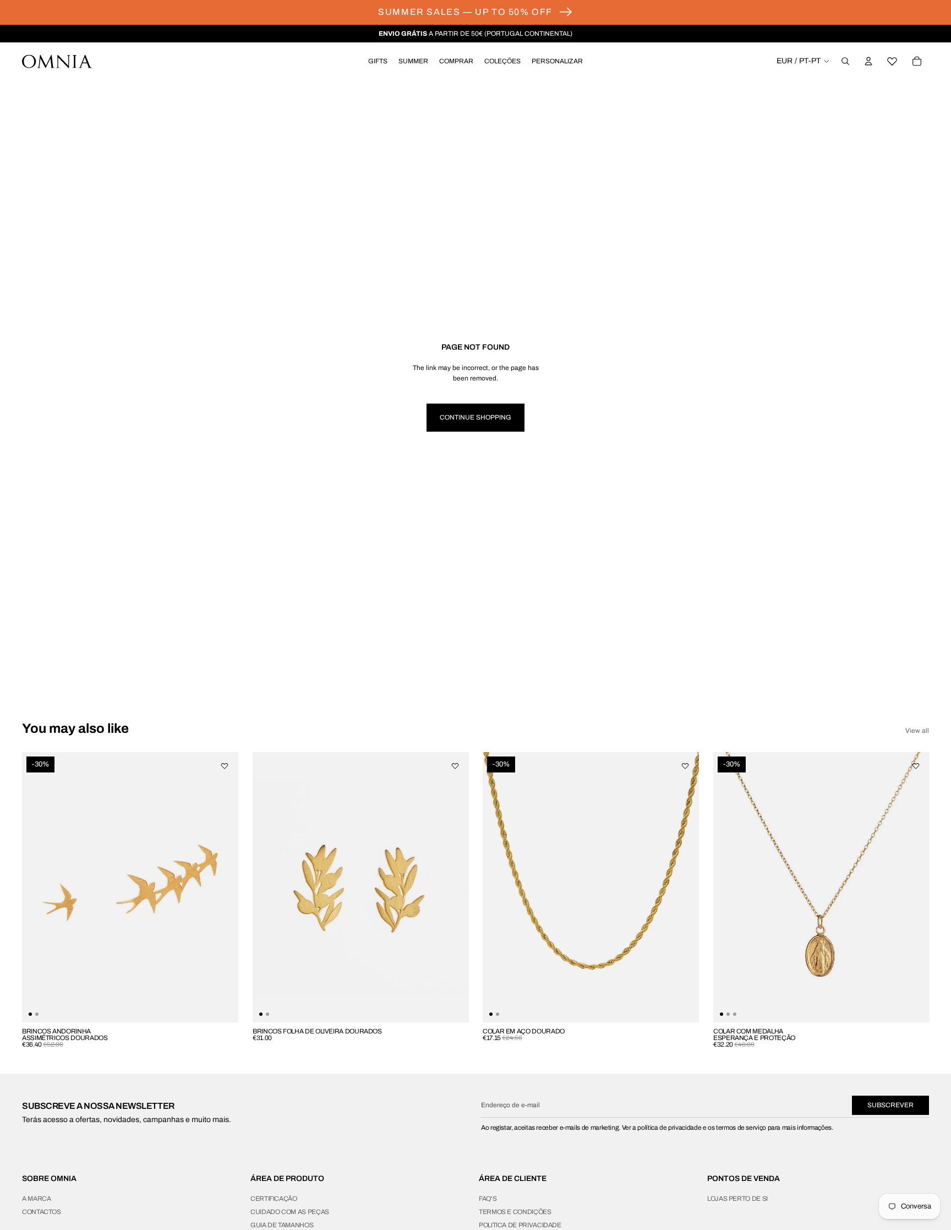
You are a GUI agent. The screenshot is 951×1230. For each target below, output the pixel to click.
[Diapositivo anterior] (729, 887)
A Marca (36, 1198)
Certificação (273, 1198)
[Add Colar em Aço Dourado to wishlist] (685, 766)
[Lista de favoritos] (893, 61)
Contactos (41, 1212)
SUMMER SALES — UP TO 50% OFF (465, 12)
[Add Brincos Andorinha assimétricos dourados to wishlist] (224, 766)
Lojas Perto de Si (737, 1198)
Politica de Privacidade (520, 1225)
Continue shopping (475, 417)
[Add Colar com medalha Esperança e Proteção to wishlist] (915, 766)
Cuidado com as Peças (289, 1212)
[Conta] (868, 61)
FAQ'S (487, 1198)
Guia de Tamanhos (281, 1225)
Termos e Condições (515, 1212)
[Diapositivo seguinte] (912, 887)
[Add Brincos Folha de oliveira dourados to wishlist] (454, 766)
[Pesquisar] (845, 61)
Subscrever (890, 1105)
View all (917, 730)
